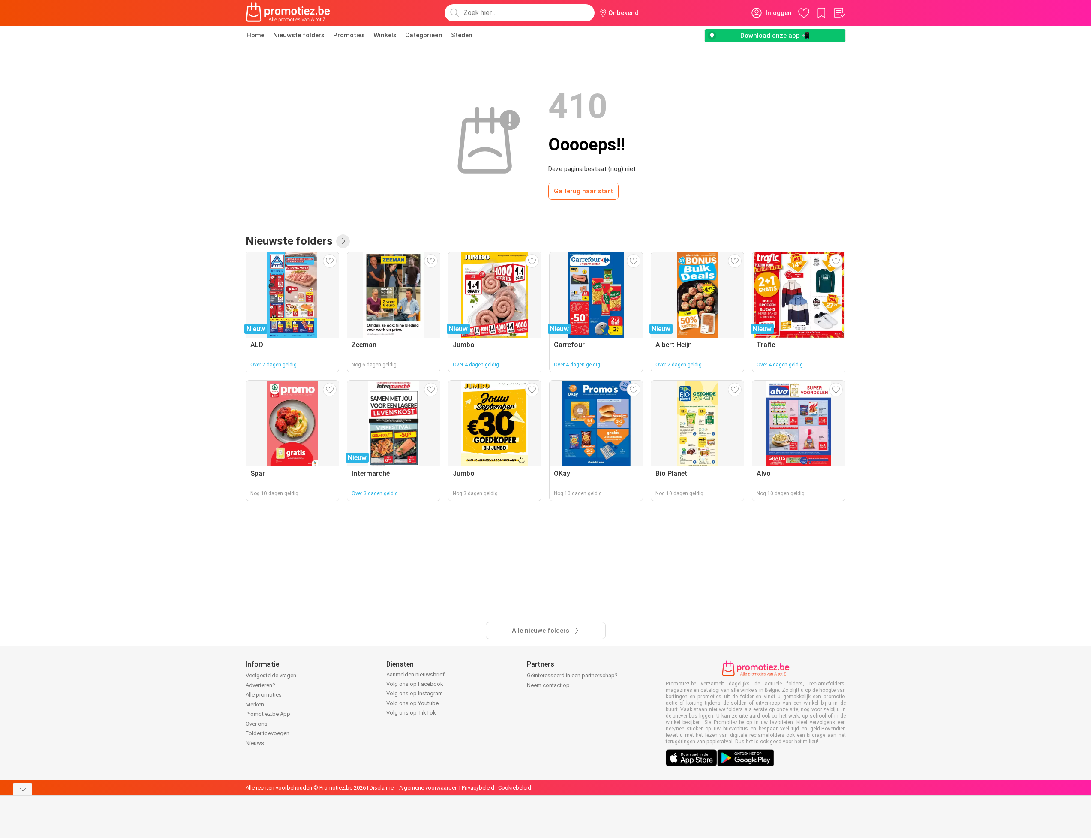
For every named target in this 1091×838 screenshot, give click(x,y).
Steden (461, 35)
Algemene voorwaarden (428, 787)
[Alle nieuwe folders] (343, 241)
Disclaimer (382, 787)
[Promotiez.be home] (288, 13)
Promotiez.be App (268, 714)
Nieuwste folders (299, 35)
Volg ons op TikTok (411, 712)
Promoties (349, 35)
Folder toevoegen (267, 733)
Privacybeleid (478, 787)
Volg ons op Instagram (414, 693)
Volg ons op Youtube (412, 703)
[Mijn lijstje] (839, 13)
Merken (255, 704)
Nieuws (255, 743)
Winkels (385, 35)
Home (255, 35)
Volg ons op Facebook (414, 684)
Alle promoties (264, 694)
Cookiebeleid (514, 787)
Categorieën (423, 35)
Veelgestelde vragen (271, 675)
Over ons (256, 724)
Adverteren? (260, 685)
